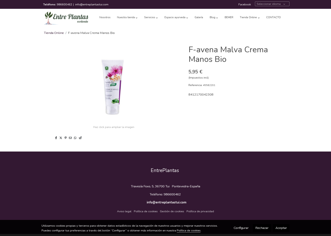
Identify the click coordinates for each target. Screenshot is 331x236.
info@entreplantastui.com (91, 4)
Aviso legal (124, 211)
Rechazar (262, 228)
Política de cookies (146, 211)
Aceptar (281, 228)
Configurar (241, 228)
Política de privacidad (200, 211)
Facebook (244, 4)
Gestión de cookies (172, 211)
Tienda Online (54, 33)
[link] (66, 18)
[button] (127, 17)
